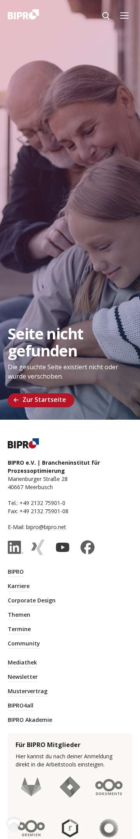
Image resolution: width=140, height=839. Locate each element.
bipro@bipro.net (46, 527)
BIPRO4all (20, 705)
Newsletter (23, 676)
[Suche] (106, 15)
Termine (19, 629)
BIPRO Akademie (30, 719)
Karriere (19, 586)
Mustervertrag (27, 691)
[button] (14, 825)
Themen (19, 614)
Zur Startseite (44, 399)
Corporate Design (32, 600)
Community (24, 643)
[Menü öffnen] (124, 15)
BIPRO (16, 571)
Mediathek (22, 662)
